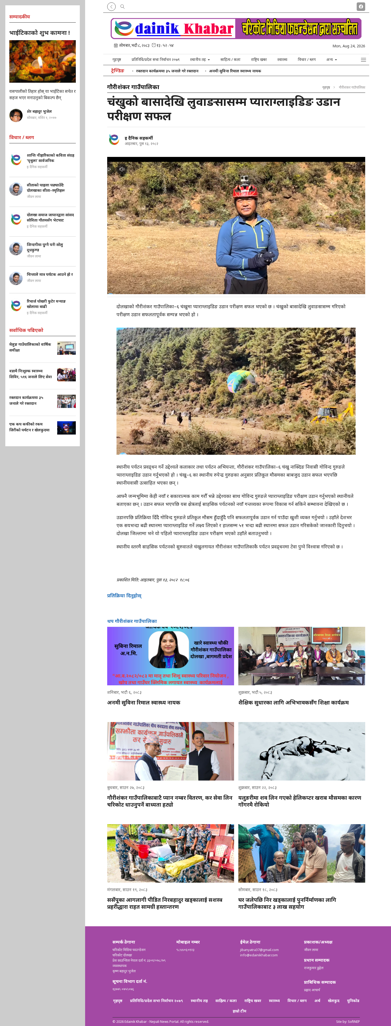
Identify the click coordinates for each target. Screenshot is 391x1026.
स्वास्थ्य (282, 59)
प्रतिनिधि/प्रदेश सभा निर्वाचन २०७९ (156, 59)
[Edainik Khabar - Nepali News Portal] (236, 37)
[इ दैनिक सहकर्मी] (113, 139)
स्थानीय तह (199, 1000)
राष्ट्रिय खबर (259, 59)
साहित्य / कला (230, 59)
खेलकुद (333, 1000)
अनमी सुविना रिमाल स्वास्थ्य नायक (235, 70)
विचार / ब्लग (307, 59)
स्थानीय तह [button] (198, 59)
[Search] (122, 5)
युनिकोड (353, 1000)
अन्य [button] (330, 59)
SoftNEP (354, 1021)
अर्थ (317, 1000)
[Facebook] (361, 5)
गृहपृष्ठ (117, 59)
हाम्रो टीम (239, 1011)
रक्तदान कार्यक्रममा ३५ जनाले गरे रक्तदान (167, 70)
